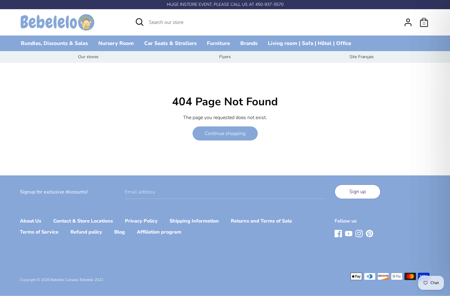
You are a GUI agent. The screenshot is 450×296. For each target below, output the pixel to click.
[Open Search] (139, 22)
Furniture (218, 43)
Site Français (362, 57)
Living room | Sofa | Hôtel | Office (309, 43)
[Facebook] (338, 233)
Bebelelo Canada (64, 279)
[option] (88, 57)
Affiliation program (159, 232)
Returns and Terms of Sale (261, 221)
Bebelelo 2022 (91, 279)
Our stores (88, 57)
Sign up (357, 191)
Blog (119, 232)
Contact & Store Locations (83, 221)
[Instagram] (359, 233)
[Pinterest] (369, 233)
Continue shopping (225, 133)
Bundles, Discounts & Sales (54, 43)
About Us (30, 221)
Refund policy (86, 232)
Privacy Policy (141, 221)
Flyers (225, 57)
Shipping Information (194, 221)
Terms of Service (39, 232)
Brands (248, 43)
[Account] (408, 20)
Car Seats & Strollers (170, 43)
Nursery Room (116, 43)
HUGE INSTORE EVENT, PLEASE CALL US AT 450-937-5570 (225, 4)
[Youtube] (348, 233)
